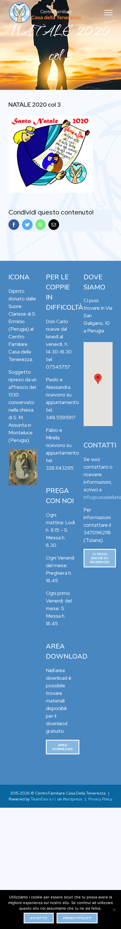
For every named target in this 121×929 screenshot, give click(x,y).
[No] (114, 909)
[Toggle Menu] (108, 12)
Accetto (38, 918)
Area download (62, 747)
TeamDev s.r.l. (44, 799)
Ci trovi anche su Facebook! (99, 558)
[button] (98, 378)
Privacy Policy (100, 799)
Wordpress (72, 799)
